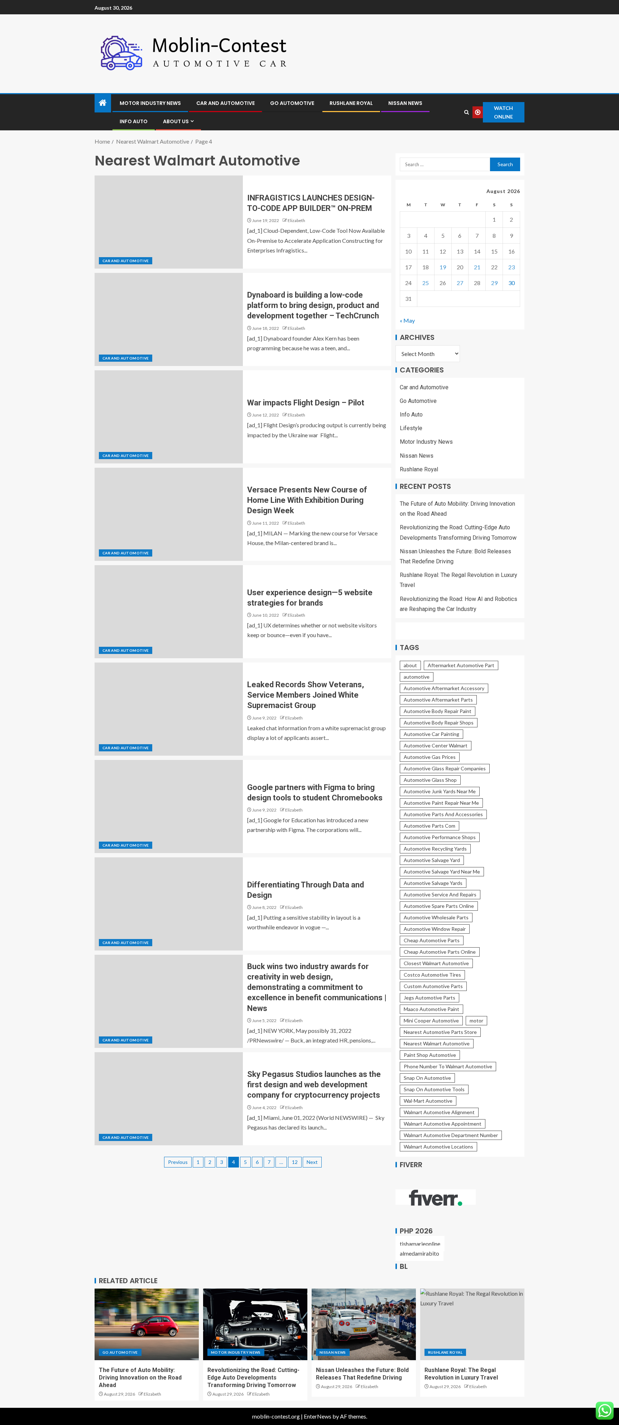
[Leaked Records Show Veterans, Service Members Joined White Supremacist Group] (169, 709)
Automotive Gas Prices (430, 757)
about (410, 665)
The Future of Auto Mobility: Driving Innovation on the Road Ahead (140, 1378)
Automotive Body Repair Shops (439, 722)
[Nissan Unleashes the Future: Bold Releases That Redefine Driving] (364, 1324)
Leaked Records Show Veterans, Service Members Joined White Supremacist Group (305, 695)
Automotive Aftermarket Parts (438, 700)
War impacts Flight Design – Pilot (305, 402)
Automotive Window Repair (435, 929)
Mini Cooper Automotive (431, 1020)
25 (425, 282)
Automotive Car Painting (431, 734)
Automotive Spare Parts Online (439, 906)
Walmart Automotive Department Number (451, 1135)
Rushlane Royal (351, 103)
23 (511, 267)
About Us (176, 121)
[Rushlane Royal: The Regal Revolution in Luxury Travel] (472, 1324)
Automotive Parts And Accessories (443, 814)
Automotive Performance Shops (440, 837)
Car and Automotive (225, 103)
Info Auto (134, 121)
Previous (178, 1162)
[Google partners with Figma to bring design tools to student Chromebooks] (169, 806)
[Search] (467, 112)
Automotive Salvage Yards (433, 883)
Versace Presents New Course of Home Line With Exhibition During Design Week (307, 500)
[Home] (103, 103)
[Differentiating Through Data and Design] (169, 903)
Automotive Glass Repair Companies (445, 768)
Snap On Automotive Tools (434, 1089)
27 (460, 282)
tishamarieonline (420, 1243)
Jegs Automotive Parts (429, 998)
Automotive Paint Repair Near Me (441, 803)
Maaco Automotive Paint (431, 1009)
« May (407, 320)
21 (477, 267)
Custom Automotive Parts (433, 986)
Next (312, 1162)
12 (295, 1162)
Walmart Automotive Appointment (442, 1124)
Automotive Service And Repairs (440, 894)
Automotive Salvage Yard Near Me (442, 871)
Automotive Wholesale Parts (436, 917)
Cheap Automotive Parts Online (440, 952)
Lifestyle (411, 428)
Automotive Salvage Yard (432, 860)
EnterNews (317, 1416)
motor (476, 1020)
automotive (417, 677)
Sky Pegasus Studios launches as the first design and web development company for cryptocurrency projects (314, 1085)
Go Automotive (292, 103)
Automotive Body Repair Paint (437, 711)
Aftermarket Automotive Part (461, 665)
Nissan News (405, 103)
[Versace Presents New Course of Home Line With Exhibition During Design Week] (169, 514)
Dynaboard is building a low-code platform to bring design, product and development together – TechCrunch (313, 305)
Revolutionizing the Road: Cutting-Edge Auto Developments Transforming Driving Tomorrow (253, 1378)
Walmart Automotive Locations (438, 1147)
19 (443, 267)
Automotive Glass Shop (430, 780)
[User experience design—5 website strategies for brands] (169, 611)
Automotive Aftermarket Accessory (444, 688)
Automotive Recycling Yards (435, 849)
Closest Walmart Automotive (436, 963)
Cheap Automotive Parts (432, 940)
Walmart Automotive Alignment (439, 1112)
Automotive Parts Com (429, 826)
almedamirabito (419, 1253)
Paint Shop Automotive (430, 1055)
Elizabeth (296, 220)
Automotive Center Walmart (435, 745)
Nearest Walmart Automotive (437, 1043)
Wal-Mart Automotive (428, 1101)
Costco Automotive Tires (432, 975)
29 (494, 282)
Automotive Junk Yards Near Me (440, 791)
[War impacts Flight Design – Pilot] (169, 416)
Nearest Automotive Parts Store (440, 1032)
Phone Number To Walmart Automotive (448, 1066)
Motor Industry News (150, 103)
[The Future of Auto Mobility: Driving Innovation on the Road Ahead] (147, 1324)
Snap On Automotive (427, 1078)
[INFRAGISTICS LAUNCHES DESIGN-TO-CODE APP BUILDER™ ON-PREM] (169, 222)
